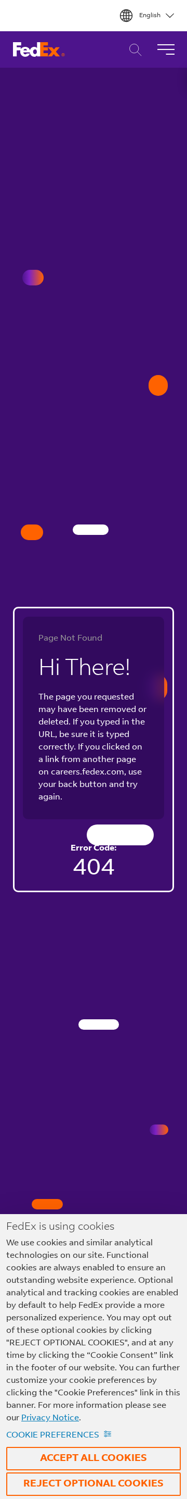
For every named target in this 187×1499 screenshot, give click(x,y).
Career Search (133, 49)
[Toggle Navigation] (165, 49)
